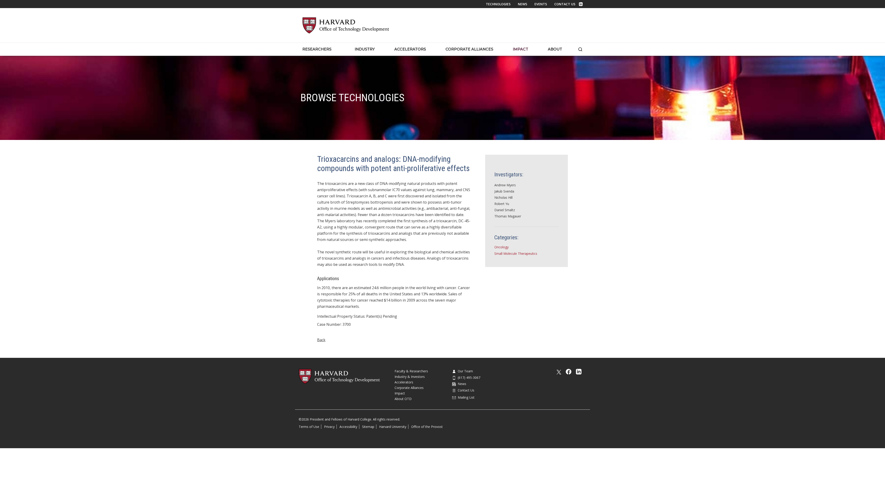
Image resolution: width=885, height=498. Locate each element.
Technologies (498, 4)
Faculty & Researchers (411, 371)
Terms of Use (309, 426)
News (522, 4)
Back (321, 339)
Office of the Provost (427, 426)
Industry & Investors (410, 376)
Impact (400, 393)
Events (540, 4)
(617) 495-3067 (469, 377)
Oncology (501, 247)
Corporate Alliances (409, 387)
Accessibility (348, 426)
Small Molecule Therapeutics (515, 253)
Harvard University (392, 426)
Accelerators (404, 382)
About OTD (403, 399)
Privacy (329, 426)
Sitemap (368, 426)
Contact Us (564, 4)
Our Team (465, 371)
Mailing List (466, 397)
